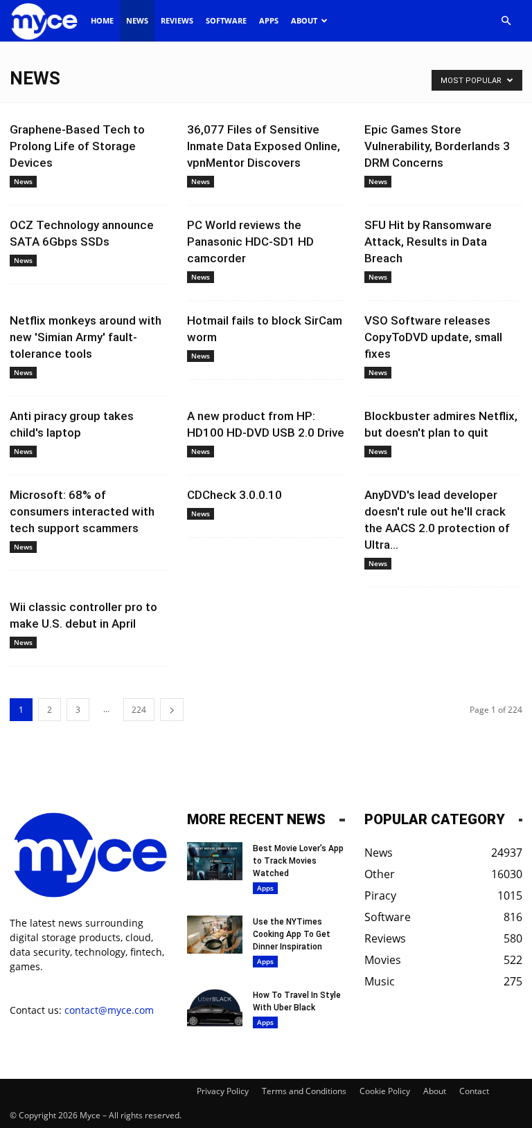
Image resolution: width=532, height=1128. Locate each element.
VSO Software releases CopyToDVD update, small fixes (433, 337)
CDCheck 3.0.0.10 (234, 495)
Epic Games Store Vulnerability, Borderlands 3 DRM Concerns (437, 146)
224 (139, 710)
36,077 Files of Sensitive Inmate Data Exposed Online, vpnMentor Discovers (263, 146)
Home (102, 20)
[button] (505, 21)
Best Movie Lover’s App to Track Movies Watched (298, 861)
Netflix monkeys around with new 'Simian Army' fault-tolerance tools (85, 337)
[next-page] (172, 709)
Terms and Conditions (304, 1091)
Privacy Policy (223, 1091)
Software (226, 20)
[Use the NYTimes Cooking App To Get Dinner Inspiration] (214, 935)
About (304, 20)
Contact (474, 1091)
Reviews (177, 20)
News (137, 20)
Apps (268, 20)
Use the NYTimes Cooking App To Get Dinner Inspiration (291, 934)
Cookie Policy (385, 1091)
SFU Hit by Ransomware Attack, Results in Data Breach (428, 241)
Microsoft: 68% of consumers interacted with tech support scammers (82, 511)
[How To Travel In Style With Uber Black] (214, 1008)
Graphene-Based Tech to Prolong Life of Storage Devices (77, 146)
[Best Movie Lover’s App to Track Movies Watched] (214, 861)
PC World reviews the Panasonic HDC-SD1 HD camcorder (250, 241)
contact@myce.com (109, 1010)
